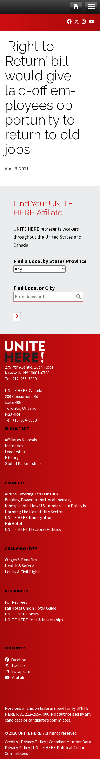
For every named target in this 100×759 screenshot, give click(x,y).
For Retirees (16, 602)
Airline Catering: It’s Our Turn (31, 494)
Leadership (15, 451)
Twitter (17, 665)
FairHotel (13, 523)
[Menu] (91, 7)
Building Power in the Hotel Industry (38, 499)
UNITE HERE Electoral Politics (33, 529)
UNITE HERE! (34, 21)
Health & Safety (19, 565)
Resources (16, 590)
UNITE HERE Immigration (29, 517)
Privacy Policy (33, 741)
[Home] (76, 7)
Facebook (19, 659)
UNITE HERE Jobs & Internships (34, 619)
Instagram (20, 671)
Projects (15, 482)
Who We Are (17, 428)
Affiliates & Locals (21, 439)
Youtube (18, 677)
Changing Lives (21, 548)
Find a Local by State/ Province (50, 261)
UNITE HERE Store (22, 614)
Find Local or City (34, 287)
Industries (14, 445)
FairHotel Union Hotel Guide (30, 608)
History (11, 457)
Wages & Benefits (21, 559)
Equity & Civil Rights (23, 571)
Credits (11, 741)
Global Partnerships (23, 463)
